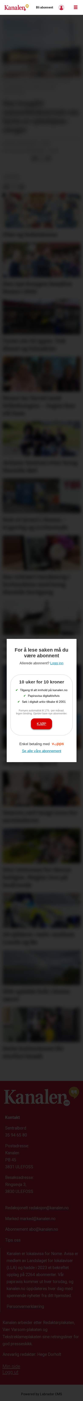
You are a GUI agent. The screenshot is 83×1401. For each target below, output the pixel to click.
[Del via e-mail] (48, 158)
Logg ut (11, 1372)
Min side (11, 1366)
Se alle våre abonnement (41, 751)
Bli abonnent (44, 7)
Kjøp (41, 724)
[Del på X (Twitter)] (41, 158)
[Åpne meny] (76, 7)
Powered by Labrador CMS (41, 1394)
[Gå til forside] (17, 7)
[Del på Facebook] (34, 158)
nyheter (12, 177)
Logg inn (62, 7)
